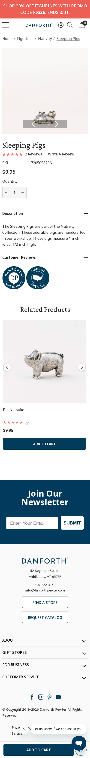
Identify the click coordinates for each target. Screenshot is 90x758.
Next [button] (56, 124)
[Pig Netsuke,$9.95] (44, 361)
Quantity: (10, 181)
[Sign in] (61, 25)
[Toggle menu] (5, 24)
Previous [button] (33, 124)
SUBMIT (72, 522)
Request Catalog (45, 617)
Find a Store (45, 602)
